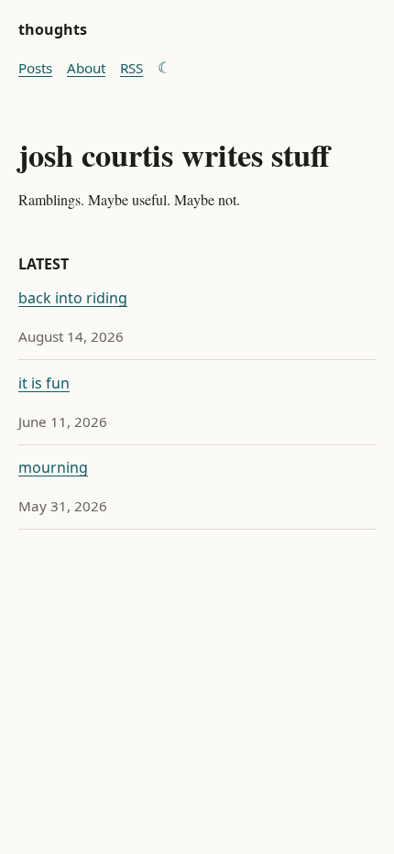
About (86, 68)
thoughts (52, 29)
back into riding (72, 298)
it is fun (44, 383)
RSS (131, 68)
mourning (53, 467)
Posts (35, 68)
